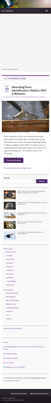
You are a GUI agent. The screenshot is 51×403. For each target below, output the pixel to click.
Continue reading (13, 160)
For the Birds (10, 97)
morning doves (12, 168)
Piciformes (10, 270)
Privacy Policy (9, 363)
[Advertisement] (25, 41)
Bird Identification (32, 97)
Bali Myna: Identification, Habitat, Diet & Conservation (29, 222)
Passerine (9, 263)
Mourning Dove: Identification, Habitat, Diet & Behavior (29, 90)
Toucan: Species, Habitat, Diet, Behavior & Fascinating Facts (30, 233)
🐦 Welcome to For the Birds (14, 367)
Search (7, 178)
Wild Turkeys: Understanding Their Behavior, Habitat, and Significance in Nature (31, 192)
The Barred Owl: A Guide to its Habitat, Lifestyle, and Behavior (32, 203)
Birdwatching (11, 304)
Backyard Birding (21, 97)
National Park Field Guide (39, 393)
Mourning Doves (24, 168)
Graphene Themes (18, 400)
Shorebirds (10, 274)
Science (9, 319)
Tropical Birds (11, 281)
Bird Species (8, 249)
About (6, 342)
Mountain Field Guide (19, 393)
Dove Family (10, 259)
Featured (42, 97)
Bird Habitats (11, 297)
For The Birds (7, 11)
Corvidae (9, 256)
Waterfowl (10, 285)
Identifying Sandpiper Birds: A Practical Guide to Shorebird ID (32, 213)
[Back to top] (46, 398)
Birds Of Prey (11, 252)
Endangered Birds (12, 308)
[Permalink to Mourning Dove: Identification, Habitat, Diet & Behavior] (25, 116)
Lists (7, 315)
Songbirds (9, 278)
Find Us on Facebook (13, 328)
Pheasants (10, 267)
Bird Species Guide (11, 358)
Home (4, 69)
